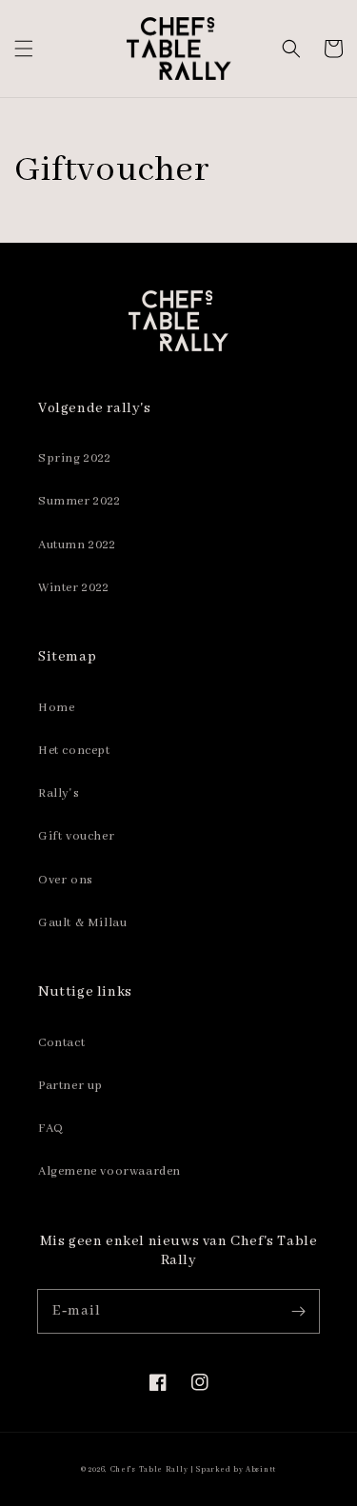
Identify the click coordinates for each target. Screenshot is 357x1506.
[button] (24, 48)
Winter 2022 (73, 588)
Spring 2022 (74, 458)
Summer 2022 (79, 501)
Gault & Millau (82, 923)
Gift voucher (76, 836)
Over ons (65, 880)
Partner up (70, 1086)
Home (56, 708)
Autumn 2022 (77, 545)
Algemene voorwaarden (109, 1171)
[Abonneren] (298, 1311)
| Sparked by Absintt (233, 1470)
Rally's (58, 793)
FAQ (51, 1128)
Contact (61, 1043)
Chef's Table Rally (149, 1470)
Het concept (74, 751)
